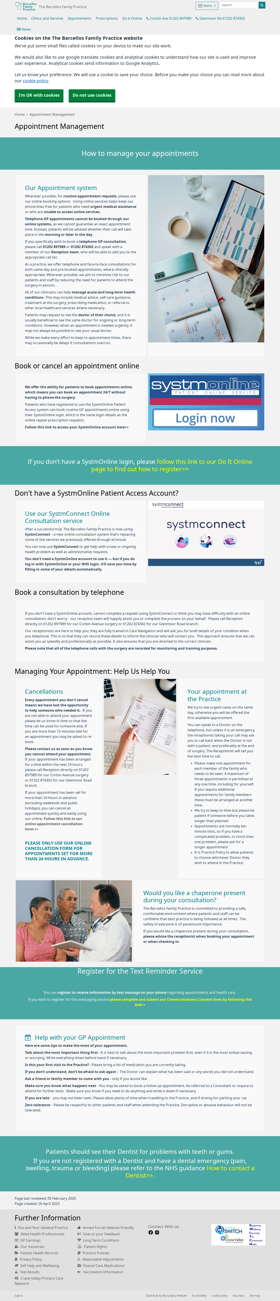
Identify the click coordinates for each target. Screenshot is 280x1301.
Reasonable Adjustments (103, 1259)
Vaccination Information (102, 1272)
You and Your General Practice (42, 1227)
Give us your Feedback (101, 1234)
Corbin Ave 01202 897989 (170, 18)
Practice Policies (95, 1253)
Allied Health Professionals (42, 1234)
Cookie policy (220, 1295)
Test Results (29, 1272)
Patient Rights (95, 1246)
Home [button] (22, 18)
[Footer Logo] (238, 1235)
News (26, 29)
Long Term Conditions (100, 1240)
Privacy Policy (30, 1259)
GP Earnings (30, 1240)
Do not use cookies (92, 95)
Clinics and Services (47, 18)
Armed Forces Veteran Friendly (108, 1227)
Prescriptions (107, 18)
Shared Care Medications (103, 1265)
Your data (238, 1295)
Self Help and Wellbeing (39, 1265)
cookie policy (35, 81)
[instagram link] (157, 1232)
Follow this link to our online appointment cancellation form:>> (54, 824)
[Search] (262, 5)
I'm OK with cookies (39, 95)
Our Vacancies (32, 1246)
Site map (254, 1295)
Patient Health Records (38, 1253)
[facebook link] (150, 1232)
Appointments (79, 18)
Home (20, 114)
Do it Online (132, 18)
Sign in (19, 1295)
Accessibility (199, 1295)
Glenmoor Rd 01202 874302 (222, 18)
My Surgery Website (174, 1295)
